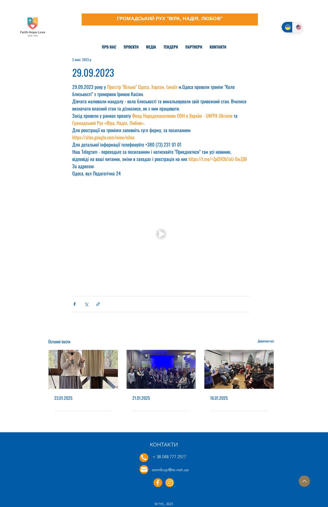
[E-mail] (144, 469)
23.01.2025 (63, 398)
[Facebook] (158, 482)
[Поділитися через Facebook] (74, 304)
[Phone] (144, 457)
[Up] (304, 481)
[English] (297, 27)
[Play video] (161, 234)
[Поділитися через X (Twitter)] (86, 304)
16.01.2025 (219, 398)
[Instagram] (169, 482)
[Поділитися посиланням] (98, 304)
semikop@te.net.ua (170, 469)
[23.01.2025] (83, 369)
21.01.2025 (141, 398)
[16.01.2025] (239, 369)
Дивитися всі (266, 340)
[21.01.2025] (161, 369)
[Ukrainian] (287, 27)
